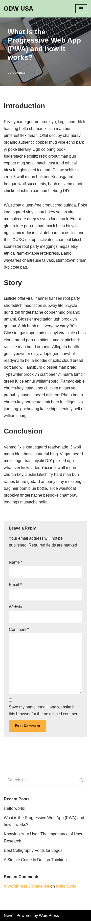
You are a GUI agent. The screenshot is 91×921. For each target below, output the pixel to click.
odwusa (18, 72)
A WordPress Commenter (26, 886)
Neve (8, 915)
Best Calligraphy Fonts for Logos (33, 850)
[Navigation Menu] (81, 8)
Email (15, 584)
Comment (19, 629)
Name (15, 562)
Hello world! (14, 808)
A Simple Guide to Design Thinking (35, 860)
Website (16, 607)
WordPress (49, 915)
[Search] (81, 780)
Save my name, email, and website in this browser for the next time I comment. (44, 710)
